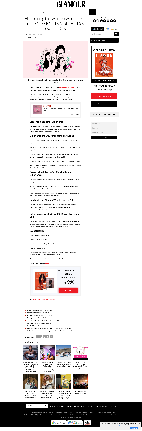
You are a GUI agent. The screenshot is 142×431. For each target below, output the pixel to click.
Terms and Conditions (101, 406)
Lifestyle (65, 12)
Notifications (60, 406)
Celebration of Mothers (67, 87)
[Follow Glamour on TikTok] (111, 20)
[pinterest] (44, 337)
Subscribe (68, 290)
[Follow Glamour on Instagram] (101, 20)
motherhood (36, 299)
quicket (47, 263)
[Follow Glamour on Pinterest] (114, 20)
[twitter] (40, 337)
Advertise (76, 406)
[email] (51, 337)
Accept (134, 428)
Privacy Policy (112, 406)
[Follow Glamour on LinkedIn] (94, 20)
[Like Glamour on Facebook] (97, 20)
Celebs (54, 12)
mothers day (50, 299)
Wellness (79, 12)
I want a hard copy (104, 104)
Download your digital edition (104, 96)
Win (102, 12)
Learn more (123, 426)
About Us (83, 406)
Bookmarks (69, 406)
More (112, 12)
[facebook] (37, 337)
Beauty (42, 12)
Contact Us (91, 406)
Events (92, 12)
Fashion (29, 12)
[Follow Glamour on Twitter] (104, 20)
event (43, 299)
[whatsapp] (47, 337)
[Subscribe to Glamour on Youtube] (108, 20)
